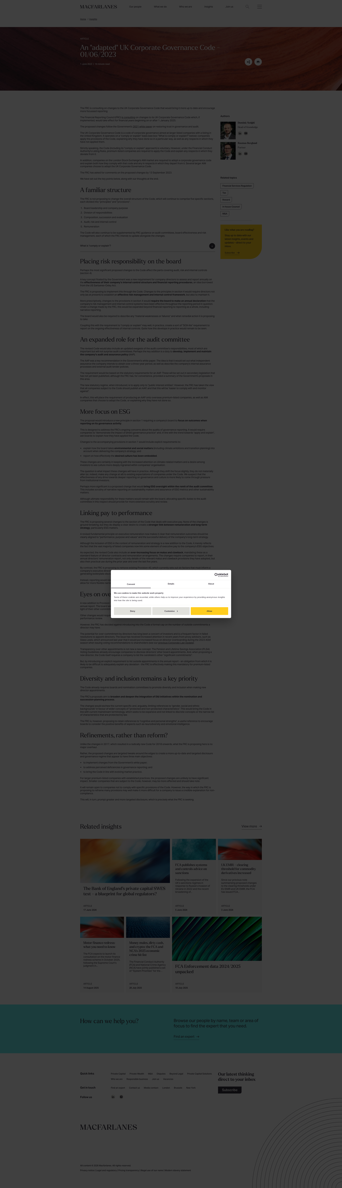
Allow (209, 611)
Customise (169, 611)
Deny (132, 611)
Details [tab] (171, 584)
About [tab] (211, 584)
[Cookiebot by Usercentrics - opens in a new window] (216, 575)
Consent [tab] (131, 584)
